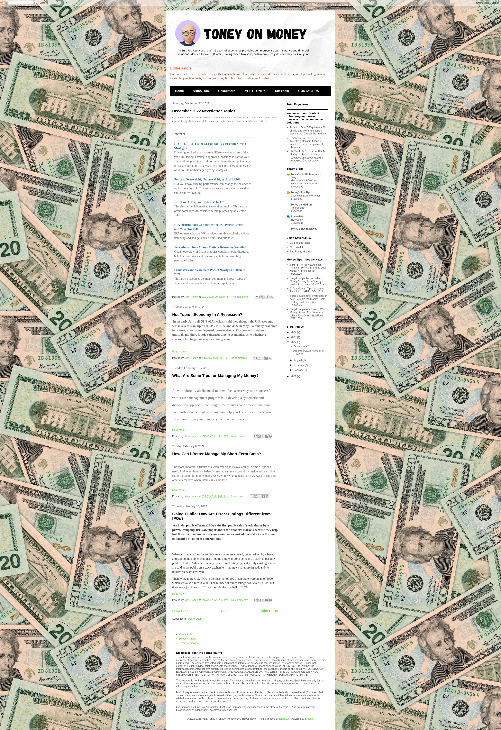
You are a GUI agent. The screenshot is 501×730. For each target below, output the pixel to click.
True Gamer (297, 219)
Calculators (226, 91)
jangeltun (284, 718)
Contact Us (185, 634)
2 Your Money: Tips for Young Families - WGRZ (306, 290)
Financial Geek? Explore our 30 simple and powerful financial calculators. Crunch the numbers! (308, 130)
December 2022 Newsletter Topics (203, 111)
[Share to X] (264, 297)
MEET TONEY (255, 91)
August (298, 360)
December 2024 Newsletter (305, 195)
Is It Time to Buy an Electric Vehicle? (199, 202)
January (299, 370)
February (299, 365)
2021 (294, 376)
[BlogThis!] (261, 297)
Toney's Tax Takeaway (304, 228)
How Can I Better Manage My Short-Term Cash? (216, 454)
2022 (294, 342)
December (300, 346)
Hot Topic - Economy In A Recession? (207, 314)
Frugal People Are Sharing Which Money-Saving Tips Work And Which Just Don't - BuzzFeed (308, 312)
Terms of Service (189, 643)
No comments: (241, 296)
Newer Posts (182, 611)
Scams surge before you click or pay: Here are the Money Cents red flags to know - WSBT (308, 298)
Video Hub (201, 91)
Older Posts (269, 611)
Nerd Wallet (296, 247)
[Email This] (257, 297)
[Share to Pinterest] (272, 297)
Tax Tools (282, 91)
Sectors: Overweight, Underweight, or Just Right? (207, 179)
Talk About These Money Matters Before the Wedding (210, 247)
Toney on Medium (302, 204)
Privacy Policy (187, 638)
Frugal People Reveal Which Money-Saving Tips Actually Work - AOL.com (306, 281)
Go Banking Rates (300, 242)
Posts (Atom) (195, 618)
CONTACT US (308, 91)
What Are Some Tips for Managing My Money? (215, 375)
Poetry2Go (297, 216)
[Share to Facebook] (268, 297)
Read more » (179, 351)
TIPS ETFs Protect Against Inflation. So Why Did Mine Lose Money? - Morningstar (308, 267)
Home (179, 91)
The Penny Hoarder (301, 251)
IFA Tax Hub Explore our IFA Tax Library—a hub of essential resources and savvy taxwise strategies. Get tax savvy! (308, 156)
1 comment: (238, 496)
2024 (294, 332)
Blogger (309, 718)
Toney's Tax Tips (301, 192)
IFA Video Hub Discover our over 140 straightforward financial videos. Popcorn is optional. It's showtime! (308, 143)
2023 (294, 337)
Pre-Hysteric (297, 207)
